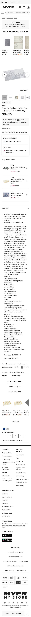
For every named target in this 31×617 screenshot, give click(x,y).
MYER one (5, 494)
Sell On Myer (6, 516)
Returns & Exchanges (5, 468)
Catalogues (5, 476)
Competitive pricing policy (15, 552)
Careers (4, 500)
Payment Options (7, 456)
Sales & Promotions (22, 479)
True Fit (4, 472)
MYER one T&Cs (23, 561)
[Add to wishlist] (26, 613)
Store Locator (20, 464)
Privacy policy (9, 570)
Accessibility (20, 485)
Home (3, 18)
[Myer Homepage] (8, 8)
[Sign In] (20, 7)
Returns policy (15, 547)
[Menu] (2, 12)
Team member (21, 570)
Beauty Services (21, 473)
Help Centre (20, 455)
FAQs (17, 458)
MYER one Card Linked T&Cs (15, 566)
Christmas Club (7, 513)
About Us (5, 503)
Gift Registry (20, 476)
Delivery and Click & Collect (8, 463)
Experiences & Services (20, 468)
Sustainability (6, 510)
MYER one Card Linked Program (7, 480)
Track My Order (7, 453)
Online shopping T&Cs (15, 557)
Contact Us (19, 461)
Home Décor (10, 18)
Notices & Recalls (21, 482)
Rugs (15, 18)
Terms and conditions (9, 561)
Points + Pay (6, 459)
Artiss (4, 106)
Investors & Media (7, 507)
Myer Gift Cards (7, 497)
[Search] (27, 12)
